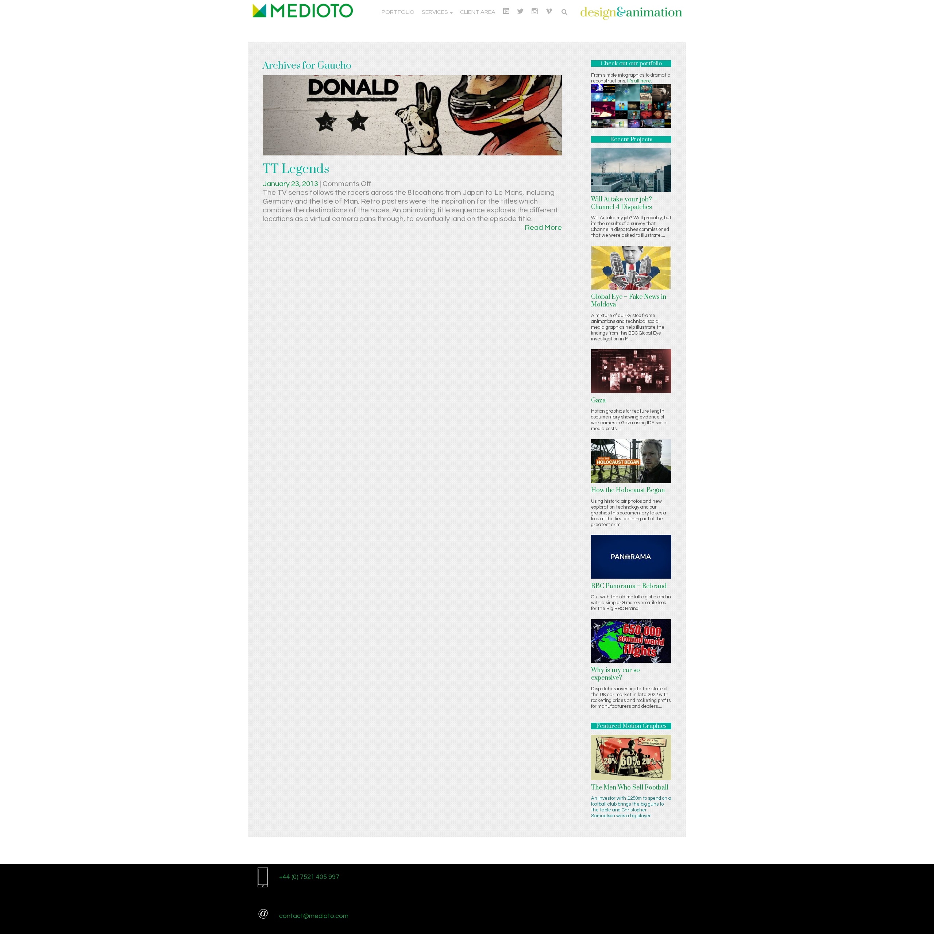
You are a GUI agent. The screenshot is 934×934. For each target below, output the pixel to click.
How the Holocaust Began (628, 490)
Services (435, 12)
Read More (543, 227)
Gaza (598, 401)
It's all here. (639, 81)
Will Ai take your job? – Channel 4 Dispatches (624, 203)
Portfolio (398, 12)
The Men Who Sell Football (629, 788)
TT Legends (296, 169)
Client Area (477, 12)
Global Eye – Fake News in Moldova (628, 301)
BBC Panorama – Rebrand (629, 586)
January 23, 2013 (291, 184)
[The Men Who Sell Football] (631, 757)
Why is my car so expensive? (615, 674)
